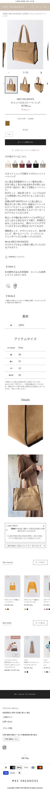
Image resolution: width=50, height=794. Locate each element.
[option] (25, 1)
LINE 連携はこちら (11, 739)
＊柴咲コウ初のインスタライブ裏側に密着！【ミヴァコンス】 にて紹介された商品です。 (25, 301)
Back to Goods (27, 694)
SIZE (25, 130)
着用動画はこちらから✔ (16, 257)
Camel (7, 123)
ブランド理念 (7, 728)
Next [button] (41, 72)
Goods (26, 14)
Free (9, 134)
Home (5, 14)
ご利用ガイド (7, 717)
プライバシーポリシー (11, 708)
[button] (25, 149)
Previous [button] (8, 72)
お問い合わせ (7, 722)
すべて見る (40, 562)
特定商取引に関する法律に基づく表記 (16, 713)
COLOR (25, 119)
